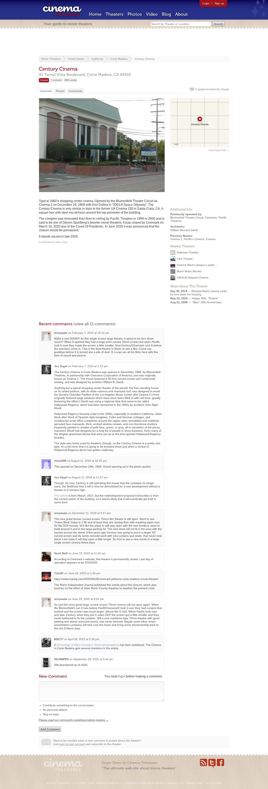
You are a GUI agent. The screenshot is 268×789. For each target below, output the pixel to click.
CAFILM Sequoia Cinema (192, 277)
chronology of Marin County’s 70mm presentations (88, 644)
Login (205, 3)
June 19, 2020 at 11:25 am (89, 553)
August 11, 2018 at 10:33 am (89, 460)
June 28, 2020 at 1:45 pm (84, 573)
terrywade (60, 332)
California (97, 58)
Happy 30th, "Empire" (205, 298)
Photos (135, 14)
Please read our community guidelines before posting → (73, 720)
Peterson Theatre (188, 252)
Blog (166, 14)
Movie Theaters (51, 58)
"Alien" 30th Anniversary (207, 302)
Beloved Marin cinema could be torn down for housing (198, 292)
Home (95, 14)
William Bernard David (184, 230)
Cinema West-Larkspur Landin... (197, 265)
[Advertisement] (134, 42)
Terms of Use (213, 782)
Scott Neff (60, 553)
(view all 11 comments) (94, 323)
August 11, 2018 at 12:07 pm (90, 477)
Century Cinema (145, 58)
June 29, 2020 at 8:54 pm (88, 599)
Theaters (114, 14)
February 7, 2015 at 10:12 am (90, 332)
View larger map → (219, 150)
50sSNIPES (61, 659)
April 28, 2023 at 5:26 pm (83, 639)
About (181, 14)
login (121, 676)
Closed (44, 80)
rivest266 (60, 460)
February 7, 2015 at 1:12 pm (90, 366)
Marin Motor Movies (189, 271)
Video (152, 14)
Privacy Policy (194, 782)
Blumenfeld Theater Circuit (186, 217)
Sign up (219, 3)
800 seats (71, 80)
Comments (75, 91)
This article (61, 495)
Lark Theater (185, 258)
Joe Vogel (60, 366)
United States (76, 58)
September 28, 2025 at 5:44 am (93, 659)
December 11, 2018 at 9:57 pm (91, 513)
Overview (46, 91)
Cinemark (211, 217)
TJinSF (59, 573)
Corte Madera (119, 58)
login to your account (72, 744)
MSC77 (58, 639)
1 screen (56, 80)
